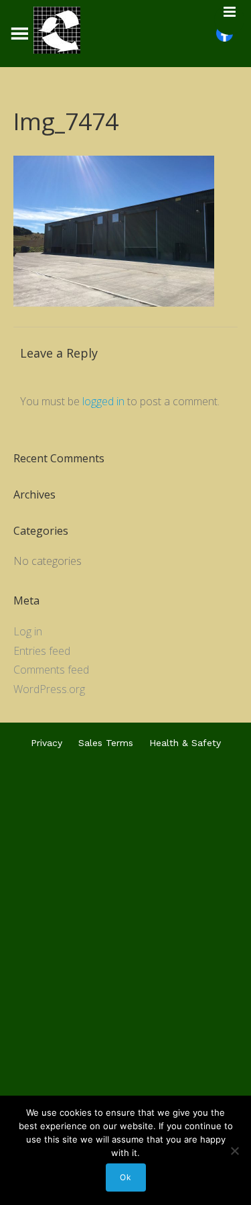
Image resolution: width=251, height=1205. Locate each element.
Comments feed (51, 669)
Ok (126, 1177)
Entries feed (41, 650)
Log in (27, 631)
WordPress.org (49, 689)
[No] (234, 1150)
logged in (103, 401)
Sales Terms (105, 742)
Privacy (46, 742)
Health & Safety (185, 742)
